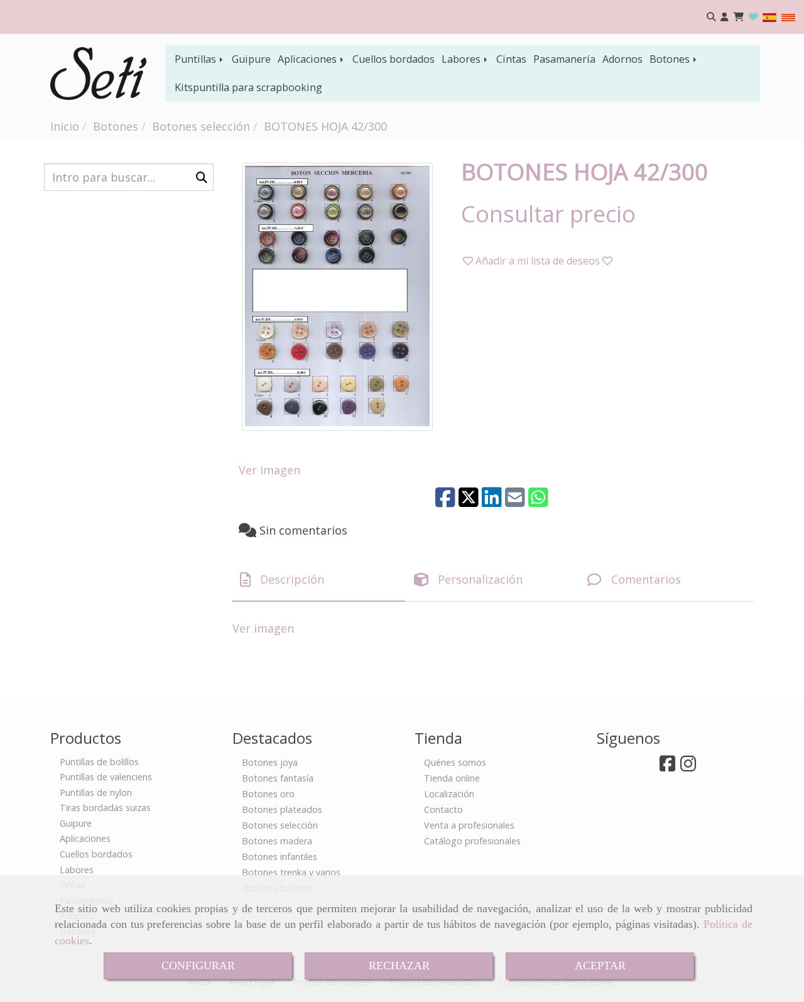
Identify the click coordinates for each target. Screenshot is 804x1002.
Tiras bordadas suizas (105, 808)
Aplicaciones (308, 59)
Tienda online (452, 778)
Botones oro (268, 794)
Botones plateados (282, 809)
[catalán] (788, 17)
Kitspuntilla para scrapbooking (248, 87)
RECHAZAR (399, 965)
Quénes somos (455, 762)
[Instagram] (688, 767)
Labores (462, 59)
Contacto (443, 809)
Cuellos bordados (393, 59)
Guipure (251, 59)
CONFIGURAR (198, 965)
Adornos (622, 59)
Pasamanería (564, 59)
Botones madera (277, 841)
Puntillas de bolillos (99, 762)
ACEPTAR (600, 965)
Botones (670, 59)
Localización (449, 794)
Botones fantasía (277, 778)
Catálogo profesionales (472, 841)
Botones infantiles (279, 857)
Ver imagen (269, 469)
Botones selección (280, 825)
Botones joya (270, 762)
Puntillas (197, 59)
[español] (769, 17)
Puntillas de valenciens (106, 777)
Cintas (511, 59)
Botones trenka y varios (291, 872)
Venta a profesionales (469, 825)
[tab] (318, 579)
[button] (724, 17)
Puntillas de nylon (96, 792)
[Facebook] (667, 767)
